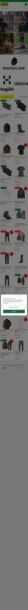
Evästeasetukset (14, 307)
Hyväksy (14, 311)
